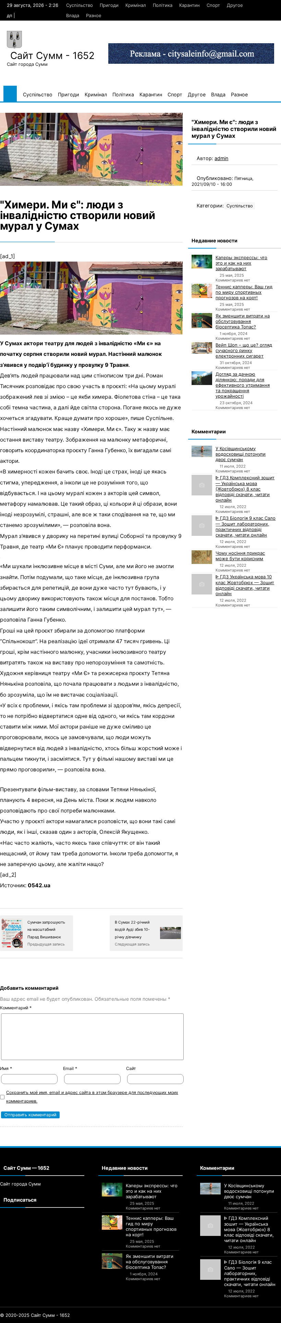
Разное (93, 15)
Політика (162, 5)
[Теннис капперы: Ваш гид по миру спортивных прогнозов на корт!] (202, 291)
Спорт (213, 5)
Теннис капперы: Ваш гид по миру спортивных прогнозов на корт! (244, 292)
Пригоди (109, 5)
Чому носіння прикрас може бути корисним (240, 555)
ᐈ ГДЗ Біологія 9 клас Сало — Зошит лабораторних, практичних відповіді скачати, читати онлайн (246, 526)
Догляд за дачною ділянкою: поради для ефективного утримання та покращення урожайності (243, 385)
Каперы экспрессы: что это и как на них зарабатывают (241, 263)
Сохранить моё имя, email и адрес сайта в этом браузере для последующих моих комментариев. (92, 1097)
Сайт (131, 1068)
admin (221, 158)
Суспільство (79, 5)
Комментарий (16, 1007)
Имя (6, 1068)
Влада (72, 15)
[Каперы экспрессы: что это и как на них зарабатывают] (202, 261)
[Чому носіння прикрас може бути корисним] (202, 557)
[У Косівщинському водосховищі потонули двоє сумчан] (202, 451)
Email (70, 1068)
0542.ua (39, 885)
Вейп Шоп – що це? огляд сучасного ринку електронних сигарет (244, 350)
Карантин (189, 5)
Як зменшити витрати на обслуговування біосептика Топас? (243, 321)
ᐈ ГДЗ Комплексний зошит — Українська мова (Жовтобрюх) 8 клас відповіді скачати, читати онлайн (245, 489)
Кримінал (135, 5)
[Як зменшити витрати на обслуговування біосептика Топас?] (202, 320)
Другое (235, 5)
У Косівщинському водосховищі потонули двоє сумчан (241, 454)
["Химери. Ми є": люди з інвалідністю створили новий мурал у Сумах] (91, 149)
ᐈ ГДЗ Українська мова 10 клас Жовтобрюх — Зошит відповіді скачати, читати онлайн (245, 585)
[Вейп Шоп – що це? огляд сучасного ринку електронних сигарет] (202, 348)
